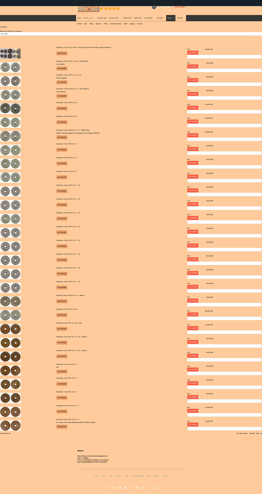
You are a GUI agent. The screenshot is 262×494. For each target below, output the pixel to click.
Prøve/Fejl (127, 18)
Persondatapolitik (115, 24)
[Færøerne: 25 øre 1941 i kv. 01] (10, 315)
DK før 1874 (102, 18)
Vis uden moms (242, 433)
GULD (79, 18)
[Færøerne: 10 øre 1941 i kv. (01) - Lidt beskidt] (10, 67)
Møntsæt (138, 18)
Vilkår (125, 24)
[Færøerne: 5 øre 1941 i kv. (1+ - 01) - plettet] (10, 343)
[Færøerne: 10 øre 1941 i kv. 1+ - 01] (10, 191)
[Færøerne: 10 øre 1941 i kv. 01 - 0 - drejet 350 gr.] (10, 136)
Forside (79, 24)
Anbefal (252, 433)
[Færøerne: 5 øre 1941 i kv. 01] (10, 370)
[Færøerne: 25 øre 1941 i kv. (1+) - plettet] (10, 301)
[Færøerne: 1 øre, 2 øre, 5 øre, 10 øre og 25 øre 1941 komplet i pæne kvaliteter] (10, 53)
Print (257, 433)
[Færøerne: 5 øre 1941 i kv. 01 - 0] (10, 412)
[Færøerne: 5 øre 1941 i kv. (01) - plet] (10, 329)
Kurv (85, 24)
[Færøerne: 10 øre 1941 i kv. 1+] (10, 150)
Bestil (91, 24)
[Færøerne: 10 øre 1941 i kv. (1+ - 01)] (10, 81)
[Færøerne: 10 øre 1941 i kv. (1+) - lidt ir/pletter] (10, 95)
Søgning (132, 24)
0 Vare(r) (167, 7)
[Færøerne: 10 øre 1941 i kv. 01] (10, 108)
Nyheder (98, 24)
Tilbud (106, 24)
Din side (139, 24)
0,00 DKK (179, 6)
